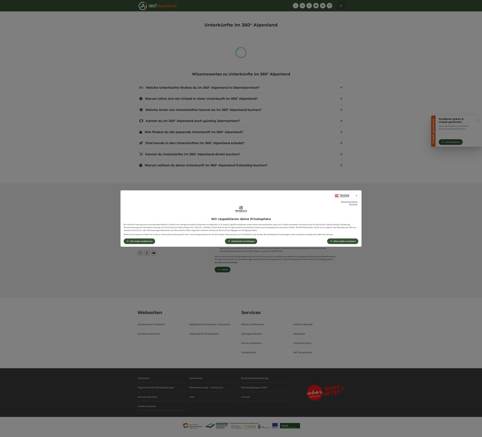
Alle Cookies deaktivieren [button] (141, 241)
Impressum (353, 204)
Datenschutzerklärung (349, 202)
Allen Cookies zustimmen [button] (345, 241)
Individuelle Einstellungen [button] (243, 241)
